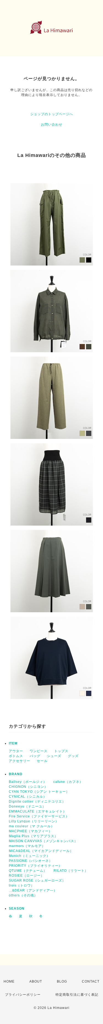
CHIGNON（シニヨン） (28, 787)
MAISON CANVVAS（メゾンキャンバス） (43, 841)
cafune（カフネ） (68, 782)
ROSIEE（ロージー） (26, 876)
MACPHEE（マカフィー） (30, 831)
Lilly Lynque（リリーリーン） (34, 821)
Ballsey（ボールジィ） (28, 782)
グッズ (73, 756)
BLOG (62, 981)
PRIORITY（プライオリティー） (35, 866)
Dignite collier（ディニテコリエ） (37, 801)
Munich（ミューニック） (29, 856)
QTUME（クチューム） (28, 871)
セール (42, 761)
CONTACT (90, 981)
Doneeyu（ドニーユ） (27, 806)
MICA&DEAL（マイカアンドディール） (41, 851)
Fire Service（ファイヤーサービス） (39, 816)
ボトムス (16, 756)
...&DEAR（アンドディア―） (33, 890)
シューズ (54, 756)
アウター (16, 751)
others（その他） (23, 895)
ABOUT (35, 981)
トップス (61, 751)
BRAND (16, 774)
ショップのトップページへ (51, 114)
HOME (9, 981)
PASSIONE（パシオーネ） (30, 861)
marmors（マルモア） (27, 846)
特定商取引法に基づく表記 (76, 995)
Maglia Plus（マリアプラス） (33, 836)
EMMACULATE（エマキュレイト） (37, 811)
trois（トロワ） (21, 885)
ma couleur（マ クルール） (31, 826)
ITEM (13, 743)
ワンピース (39, 751)
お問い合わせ (51, 124)
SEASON (16, 908)
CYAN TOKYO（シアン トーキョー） (39, 792)
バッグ (35, 756)
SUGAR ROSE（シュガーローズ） (37, 880)
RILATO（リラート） (71, 871)
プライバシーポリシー (23, 995)
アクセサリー (19, 761)
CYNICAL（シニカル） (28, 797)
